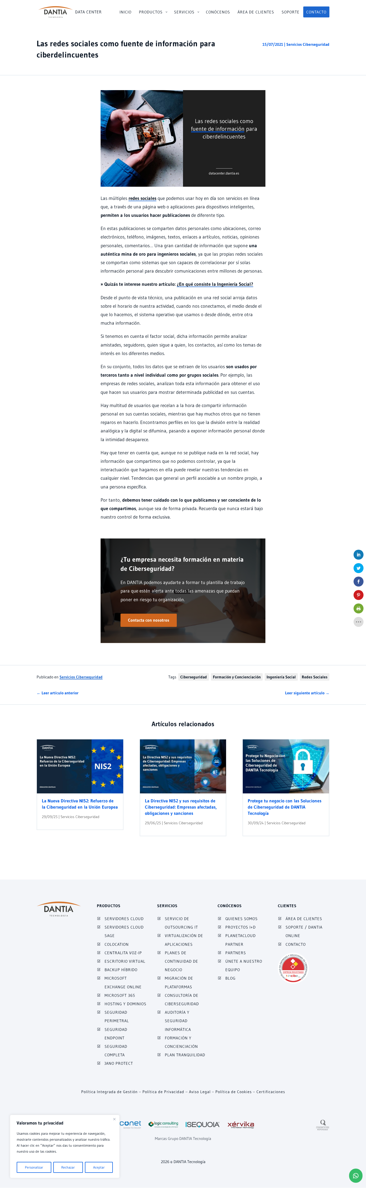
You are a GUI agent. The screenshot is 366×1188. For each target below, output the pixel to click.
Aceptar (99, 1167)
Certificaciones (270, 1091)
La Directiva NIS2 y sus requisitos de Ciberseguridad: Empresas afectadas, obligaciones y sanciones (181, 807)
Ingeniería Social (281, 676)
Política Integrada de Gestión (109, 1091)
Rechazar (68, 1167)
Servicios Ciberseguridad (307, 44)
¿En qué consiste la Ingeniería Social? (215, 284)
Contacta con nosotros (148, 620)
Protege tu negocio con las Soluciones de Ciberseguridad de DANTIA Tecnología (284, 807)
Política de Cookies (233, 1091)
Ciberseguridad (193, 676)
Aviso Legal (200, 1091)
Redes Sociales (314, 676)
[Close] (114, 1119)
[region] (65, 1146)
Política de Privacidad (163, 1091)
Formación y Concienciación (237, 676)
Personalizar (34, 1167)
